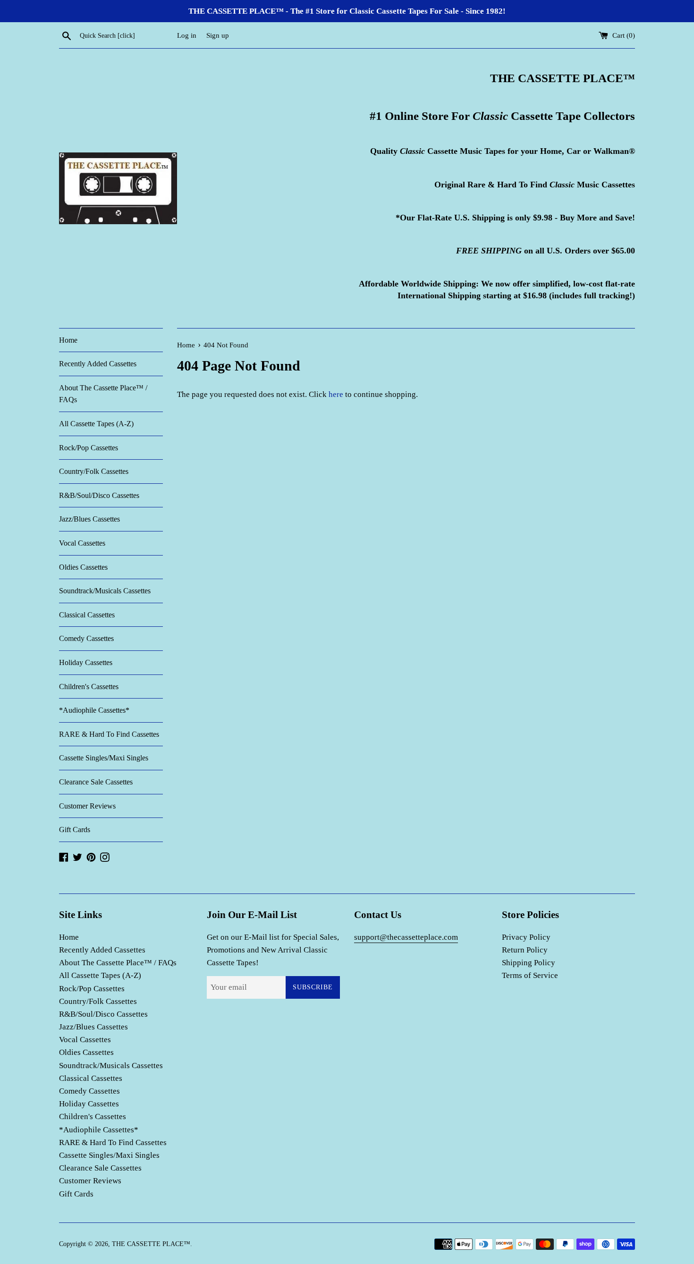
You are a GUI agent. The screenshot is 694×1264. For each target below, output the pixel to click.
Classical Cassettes (87, 615)
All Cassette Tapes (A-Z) (96, 424)
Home (68, 340)
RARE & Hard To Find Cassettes (109, 734)
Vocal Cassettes (82, 543)
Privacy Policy (526, 937)
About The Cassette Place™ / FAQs (103, 394)
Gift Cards (74, 830)
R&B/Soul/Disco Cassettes (99, 495)
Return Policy (525, 949)
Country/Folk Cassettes (93, 471)
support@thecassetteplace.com (406, 937)
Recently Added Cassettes (97, 364)
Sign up (217, 35)
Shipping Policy (528, 962)
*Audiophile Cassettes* (94, 710)
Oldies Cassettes (83, 567)
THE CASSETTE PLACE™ (151, 1243)
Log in (186, 35)
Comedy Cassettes (86, 638)
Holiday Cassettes (85, 662)
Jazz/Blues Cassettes (89, 519)
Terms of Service (530, 975)
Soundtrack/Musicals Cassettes (105, 591)
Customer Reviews (87, 806)
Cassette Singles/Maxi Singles (103, 758)
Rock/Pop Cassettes (88, 448)
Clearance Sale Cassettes (96, 782)
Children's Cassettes (88, 687)
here (336, 394)
